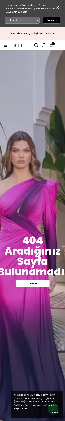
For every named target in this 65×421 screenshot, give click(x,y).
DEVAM (32, 283)
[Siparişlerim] (44, 45)
